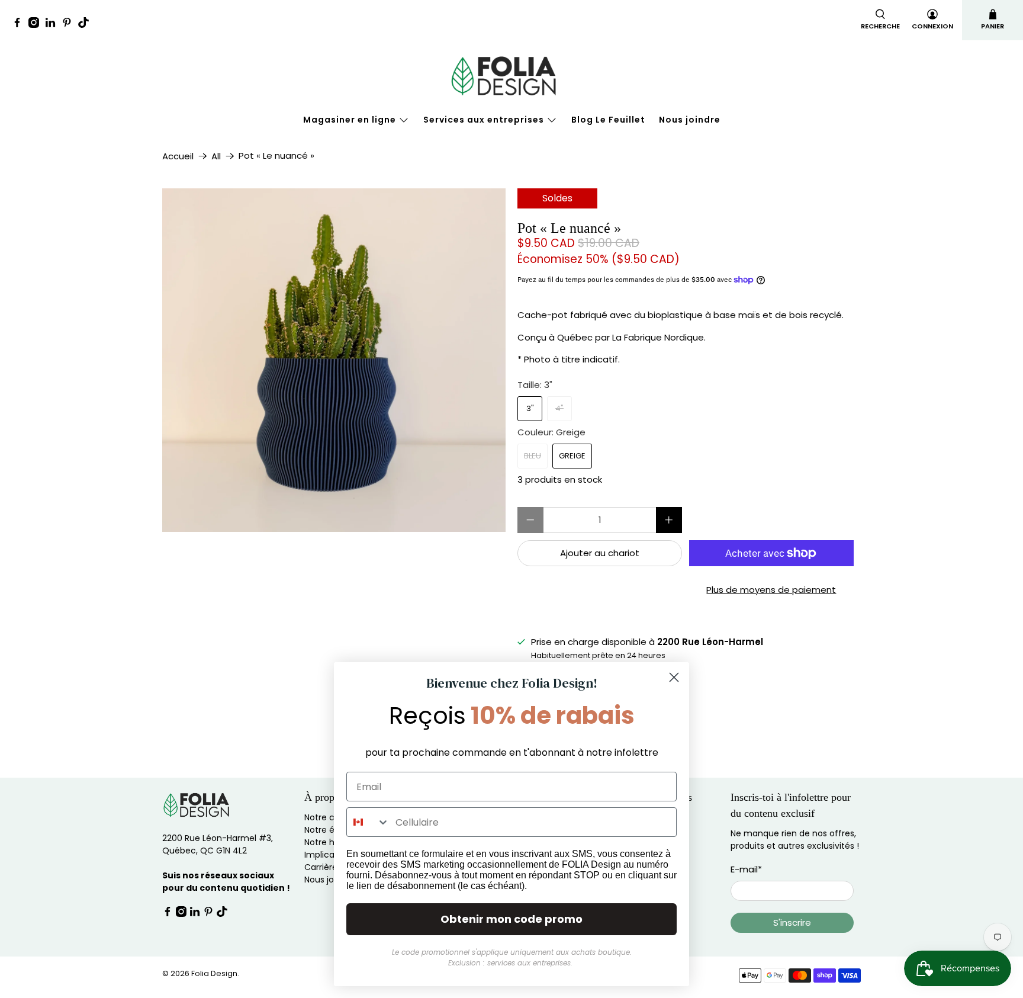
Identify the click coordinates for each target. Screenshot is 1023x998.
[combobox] (368, 822)
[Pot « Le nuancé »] (334, 360)
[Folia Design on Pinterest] (70, 24)
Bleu (532, 455)
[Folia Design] (511, 76)
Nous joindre (689, 120)
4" (559, 408)
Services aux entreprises (483, 120)
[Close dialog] (674, 677)
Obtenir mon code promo (511, 919)
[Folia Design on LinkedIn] (53, 24)
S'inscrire (792, 922)
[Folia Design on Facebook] (20, 24)
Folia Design (214, 973)
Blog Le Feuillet (608, 120)
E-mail (746, 869)
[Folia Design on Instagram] (36, 24)
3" (530, 408)
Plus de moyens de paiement (771, 589)
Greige (572, 455)
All (216, 156)
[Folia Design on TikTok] (86, 24)
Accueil (178, 156)
